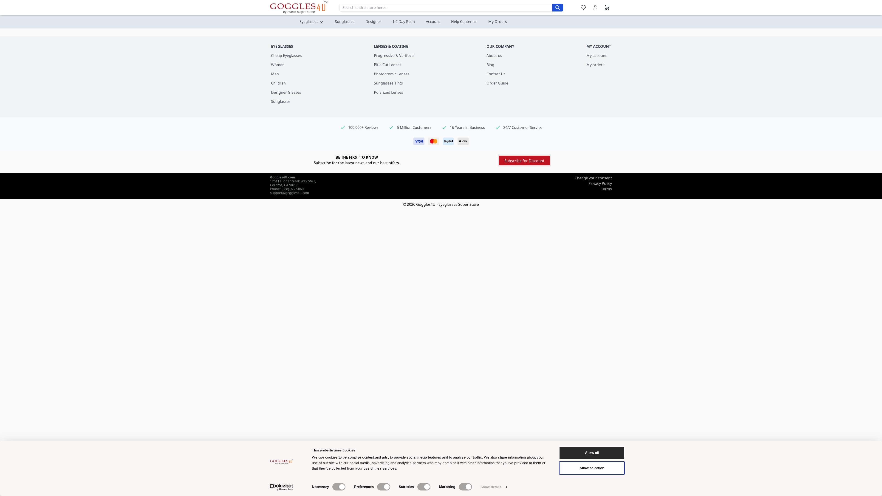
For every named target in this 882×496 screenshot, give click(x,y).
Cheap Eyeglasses (286, 55)
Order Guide (497, 83)
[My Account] (595, 7)
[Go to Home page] (299, 7)
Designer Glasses (286, 92)
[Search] (557, 7)
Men (275, 73)
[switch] (383, 486)
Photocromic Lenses (391, 73)
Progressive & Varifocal (394, 55)
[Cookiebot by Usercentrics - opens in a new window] (281, 487)
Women (278, 64)
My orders (595, 64)
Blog (490, 64)
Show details (491, 487)
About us (494, 55)
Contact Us (496, 73)
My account (596, 55)
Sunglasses (281, 101)
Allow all (592, 453)
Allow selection (592, 468)
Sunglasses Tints (388, 83)
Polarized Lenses (388, 92)
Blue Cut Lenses (387, 64)
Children (278, 83)
